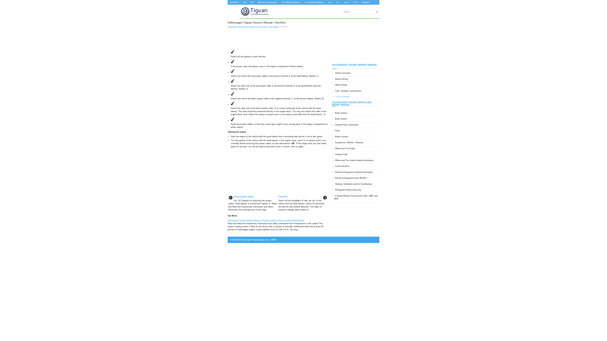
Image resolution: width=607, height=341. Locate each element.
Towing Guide (341, 154)
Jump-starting (273, 27)
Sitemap (365, 2)
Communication (342, 166)
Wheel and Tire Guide (345, 148)
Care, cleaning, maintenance (348, 91)
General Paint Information (347, 125)
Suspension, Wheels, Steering (349, 142)
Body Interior (341, 119)
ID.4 (329, 2)
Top (355, 2)
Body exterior (341, 113)
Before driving (341, 79)
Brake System (341, 136)
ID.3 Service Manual (291, 2)
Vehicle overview (342, 73)
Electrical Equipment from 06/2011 (351, 178)
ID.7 (337, 2)
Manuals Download (267, 2)
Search (233, 7)
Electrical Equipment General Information (354, 172)
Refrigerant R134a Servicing (348, 190)
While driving (341, 85)
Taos (346, 2)
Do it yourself (262, 27)
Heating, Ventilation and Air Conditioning (353, 184)
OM (244, 2)
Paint (337, 130)
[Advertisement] (278, 39)
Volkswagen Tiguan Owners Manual (241, 27)
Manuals (234, 2)
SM (252, 2)
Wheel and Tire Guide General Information (354, 160)
